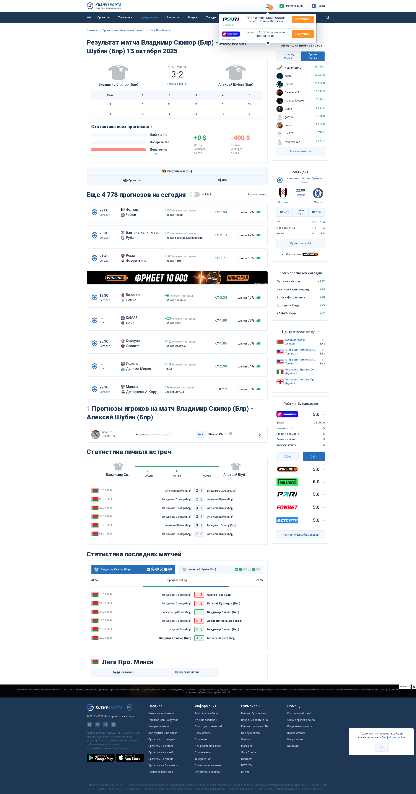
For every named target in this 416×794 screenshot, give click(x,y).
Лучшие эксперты (206, 720)
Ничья (300, 212)
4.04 (322, 233)
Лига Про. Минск (160, 30)
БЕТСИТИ (246, 765)
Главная (92, 30)
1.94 (322, 222)
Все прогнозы (256, 194)
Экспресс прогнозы (160, 771)
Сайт (314, 456)
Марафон (247, 745)
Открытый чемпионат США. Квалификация (300, 349)
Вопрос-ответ (295, 739)
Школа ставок (296, 732)
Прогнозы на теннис (160, 758)
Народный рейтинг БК (254, 720)
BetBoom (246, 758)
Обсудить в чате (175, 171)
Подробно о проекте (299, 726)
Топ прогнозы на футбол (163, 720)
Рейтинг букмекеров (253, 713)
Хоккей (291, 343)
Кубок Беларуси (295, 339)
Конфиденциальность (208, 745)
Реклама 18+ (229, 25)
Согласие (201, 739)
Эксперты (173, 17)
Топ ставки (125, 17)
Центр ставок (149, 17)
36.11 (201, 434)
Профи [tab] (313, 56)
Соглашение (202, 752)
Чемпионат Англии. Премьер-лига (300, 379)
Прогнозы (104, 17)
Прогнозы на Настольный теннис (123, 30)
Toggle (195, 194)
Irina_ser (107, 432)
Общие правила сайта (301, 720)
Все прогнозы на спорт (162, 732)
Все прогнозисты (300, 151)
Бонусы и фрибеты (206, 713)
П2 (316, 212)
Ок (381, 747)
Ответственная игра (207, 771)
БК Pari (245, 771)
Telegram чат (203, 758)
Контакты (293, 745)
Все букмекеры (250, 732)
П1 (284, 212)
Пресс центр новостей (208, 726)
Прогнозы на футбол (161, 745)
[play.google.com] (101, 758)
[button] (268, 6)
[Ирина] (95, 434)
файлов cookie (396, 737)
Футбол (291, 373)
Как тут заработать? (299, 713)
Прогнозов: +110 (300, 243)
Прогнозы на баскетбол (163, 765)
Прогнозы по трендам (161, 739)
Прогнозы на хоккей (160, 752)
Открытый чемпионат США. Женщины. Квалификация (300, 359)
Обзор (287, 456)
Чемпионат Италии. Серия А (300, 369)
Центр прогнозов (158, 726)
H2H (224, 180)
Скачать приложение (208, 765)
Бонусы (193, 17)
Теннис (291, 353)
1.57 (322, 227)
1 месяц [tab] (288, 56)
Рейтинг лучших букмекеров (301, 534)
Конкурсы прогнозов (161, 713)
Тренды (211, 17)
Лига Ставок (248, 752)
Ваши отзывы (203, 732)
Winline (245, 739)
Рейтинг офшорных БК (254, 726)
